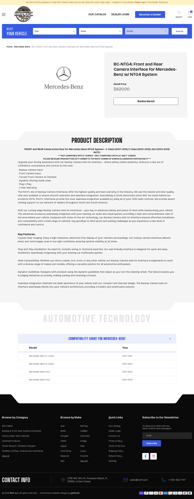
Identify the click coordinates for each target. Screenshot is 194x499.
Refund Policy (115, 456)
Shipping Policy (116, 451)
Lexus (83, 451)
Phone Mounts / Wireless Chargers (19, 446)
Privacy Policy (115, 441)
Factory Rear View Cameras (15, 436)
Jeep (82, 446)
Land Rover (65, 451)
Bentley (84, 426)
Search (179, 31)
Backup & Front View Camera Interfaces (21, 431)
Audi (62, 426)
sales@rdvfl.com (139, 479)
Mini (62, 461)
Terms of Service (117, 446)
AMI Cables (7, 426)
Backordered (146, 101)
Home (9, 46)
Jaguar (63, 446)
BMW (63, 431)
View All (5, 456)
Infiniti (63, 441)
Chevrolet (85, 436)
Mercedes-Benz (22, 46)
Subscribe (151, 443)
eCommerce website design (54, 493)
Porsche (84, 456)
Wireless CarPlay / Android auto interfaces (22, 451)
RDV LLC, (14, 493)
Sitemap (113, 461)
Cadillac (84, 431)
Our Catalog (114, 426)
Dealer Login (115, 431)
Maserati (64, 456)
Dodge (83, 441)
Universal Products (11, 441)
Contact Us (114, 436)
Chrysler (64, 436)
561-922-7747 (178, 479)
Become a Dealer (150, 14)
